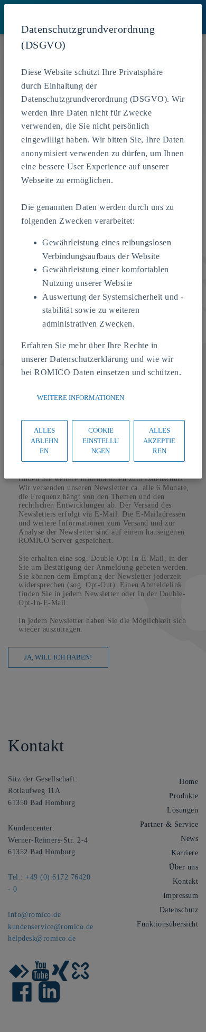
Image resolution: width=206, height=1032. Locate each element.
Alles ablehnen (44, 440)
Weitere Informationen (80, 398)
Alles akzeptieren (159, 440)
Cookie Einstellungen (100, 440)
